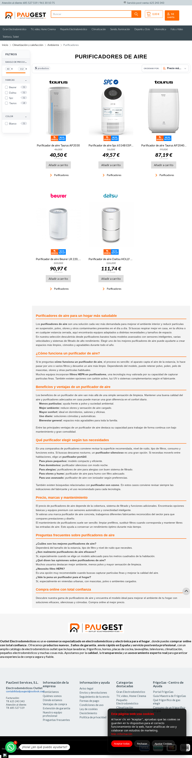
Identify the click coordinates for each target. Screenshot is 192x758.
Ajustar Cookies (163, 743)
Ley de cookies (89, 709)
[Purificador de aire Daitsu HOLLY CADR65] (111, 224)
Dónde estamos (52, 700)
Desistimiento (88, 713)
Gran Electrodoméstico (14, 29)
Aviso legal (86, 688)
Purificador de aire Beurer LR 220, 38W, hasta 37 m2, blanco (73, 259)
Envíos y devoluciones (93, 692)
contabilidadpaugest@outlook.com (25, 691)
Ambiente (53, 44)
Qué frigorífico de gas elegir (166, 701)
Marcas (16, 80)
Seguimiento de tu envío (94, 696)
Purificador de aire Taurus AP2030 (58, 145)
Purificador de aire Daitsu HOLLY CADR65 (115, 259)
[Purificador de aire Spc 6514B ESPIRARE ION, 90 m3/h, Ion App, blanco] (111, 111)
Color (16, 116)
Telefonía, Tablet (11, 36)
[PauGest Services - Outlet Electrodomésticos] (25, 12)
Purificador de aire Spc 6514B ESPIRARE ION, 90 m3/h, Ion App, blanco (132, 145)
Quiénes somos (52, 696)
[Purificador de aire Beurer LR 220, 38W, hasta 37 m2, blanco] (58, 224)
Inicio (5, 44)
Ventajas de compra (55, 704)
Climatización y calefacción (27, 44)
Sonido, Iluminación (120, 29)
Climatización (99, 29)
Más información (121, 734)
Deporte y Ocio (142, 29)
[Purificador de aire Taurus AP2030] (58, 111)
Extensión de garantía (56, 708)
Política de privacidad (93, 717)
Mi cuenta (170, 16)
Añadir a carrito (58, 165)
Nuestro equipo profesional (52, 714)
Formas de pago (89, 700)
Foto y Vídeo (177, 29)
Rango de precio (16, 62)
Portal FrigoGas (163, 691)
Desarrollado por (17, 748)
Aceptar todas (122, 743)
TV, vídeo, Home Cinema (43, 29)
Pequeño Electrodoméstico (73, 29)
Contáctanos (51, 691)
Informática (160, 29)
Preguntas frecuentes (56, 719)
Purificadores (71, 44)
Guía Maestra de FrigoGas (169, 696)
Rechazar (142, 743)
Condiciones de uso (92, 705)
